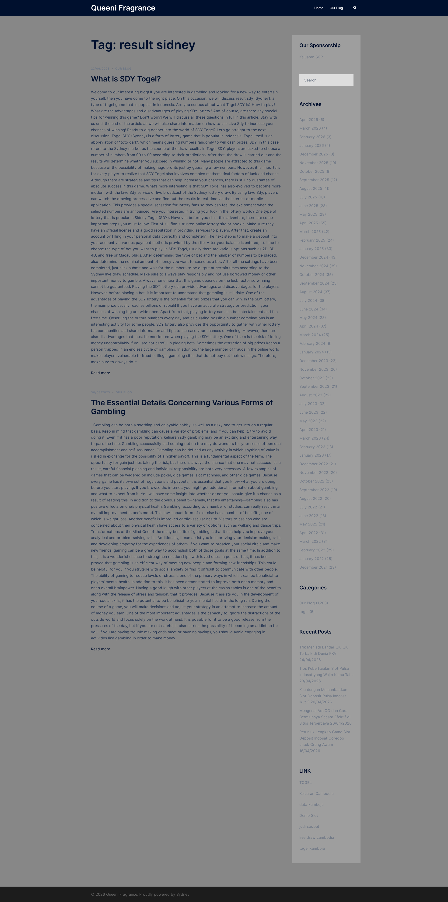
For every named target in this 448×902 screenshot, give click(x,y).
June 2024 (308, 309)
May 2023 (308, 421)
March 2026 (310, 128)
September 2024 (314, 283)
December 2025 (313, 154)
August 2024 (310, 291)
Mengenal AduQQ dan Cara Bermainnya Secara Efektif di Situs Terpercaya (324, 717)
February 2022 (312, 550)
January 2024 (311, 352)
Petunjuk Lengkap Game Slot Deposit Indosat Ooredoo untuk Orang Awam (324, 738)
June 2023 (308, 412)
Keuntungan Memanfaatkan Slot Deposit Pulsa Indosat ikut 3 (323, 696)
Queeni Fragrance (123, 7)
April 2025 (308, 223)
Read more (100, 372)
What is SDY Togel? (126, 78)
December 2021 (313, 567)
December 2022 (313, 464)
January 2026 (311, 145)
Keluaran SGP (311, 57)
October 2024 (311, 274)
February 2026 (312, 136)
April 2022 (308, 532)
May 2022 (308, 524)
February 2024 (312, 343)
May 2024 (308, 317)
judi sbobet (309, 826)
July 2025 (308, 197)
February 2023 (312, 446)
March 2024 (310, 334)
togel (303, 611)
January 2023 (311, 455)
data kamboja (311, 804)
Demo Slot (308, 815)
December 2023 (313, 360)
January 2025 (311, 248)
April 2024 (308, 326)
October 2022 (311, 481)
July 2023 (308, 403)
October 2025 (311, 171)
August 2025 (310, 188)
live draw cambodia (316, 837)
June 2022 (308, 515)
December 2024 (313, 257)
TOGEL (305, 782)
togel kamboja (312, 848)
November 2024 (313, 266)
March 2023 (310, 438)
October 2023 (311, 378)
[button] (355, 8)
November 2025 (313, 162)
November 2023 (313, 369)
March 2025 (310, 231)
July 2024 (308, 300)
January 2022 (311, 558)
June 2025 (308, 205)
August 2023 (310, 395)
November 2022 (313, 472)
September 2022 (314, 489)
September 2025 (314, 179)
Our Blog (336, 8)
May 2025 (308, 214)
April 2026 (308, 119)
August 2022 (310, 498)
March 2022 (310, 541)
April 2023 (308, 429)
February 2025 (312, 240)
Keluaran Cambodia (316, 793)
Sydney (182, 894)
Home (318, 8)
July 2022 (308, 507)
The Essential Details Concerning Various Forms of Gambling (182, 407)
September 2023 (314, 386)
